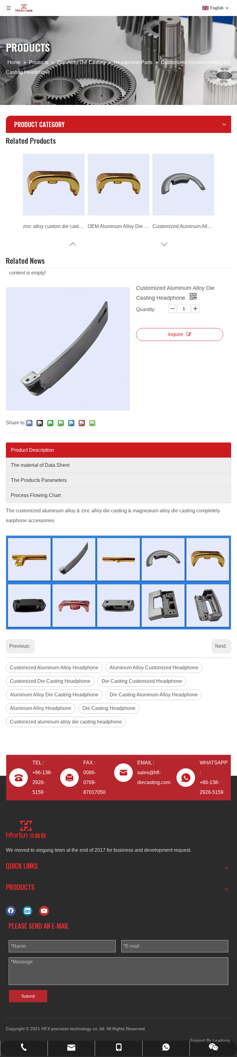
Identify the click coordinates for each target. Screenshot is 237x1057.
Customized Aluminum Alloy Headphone (54, 667)
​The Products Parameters (39, 480)
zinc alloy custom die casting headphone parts (54, 226)
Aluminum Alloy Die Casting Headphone (54, 694)
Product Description (32, 450)
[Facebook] (11, 911)
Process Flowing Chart (36, 495)
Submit (28, 996)
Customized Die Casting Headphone (50, 681)
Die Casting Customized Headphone (142, 681)
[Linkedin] (27, 911)
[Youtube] (44, 911)
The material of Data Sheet (40, 465)
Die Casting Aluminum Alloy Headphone (154, 694)
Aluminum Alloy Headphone (40, 708)
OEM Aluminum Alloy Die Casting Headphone (118, 226)
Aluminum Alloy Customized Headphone (154, 667)
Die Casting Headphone (108, 708)
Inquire (175, 334)
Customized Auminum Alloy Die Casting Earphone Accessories (183, 226)
